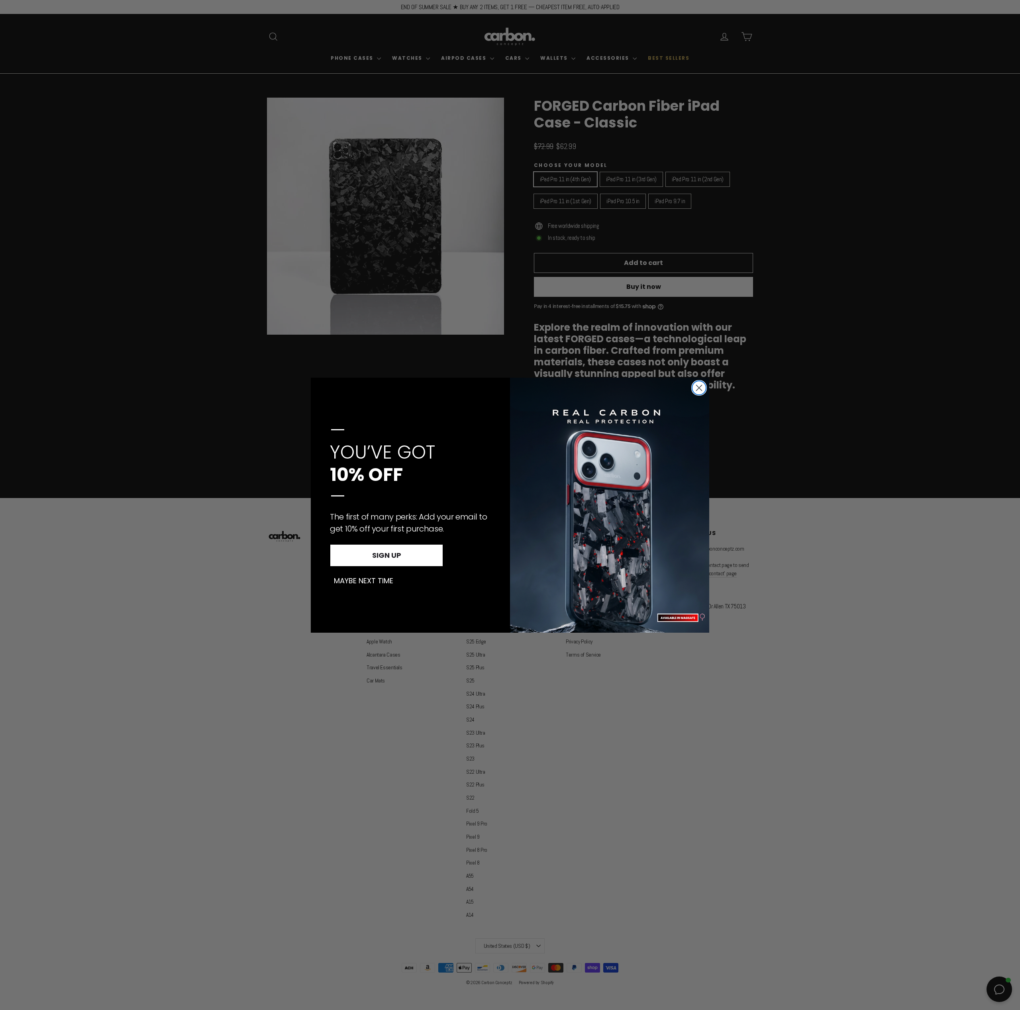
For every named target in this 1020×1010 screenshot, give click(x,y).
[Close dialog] (699, 388)
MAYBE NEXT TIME (363, 581)
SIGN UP (386, 555)
